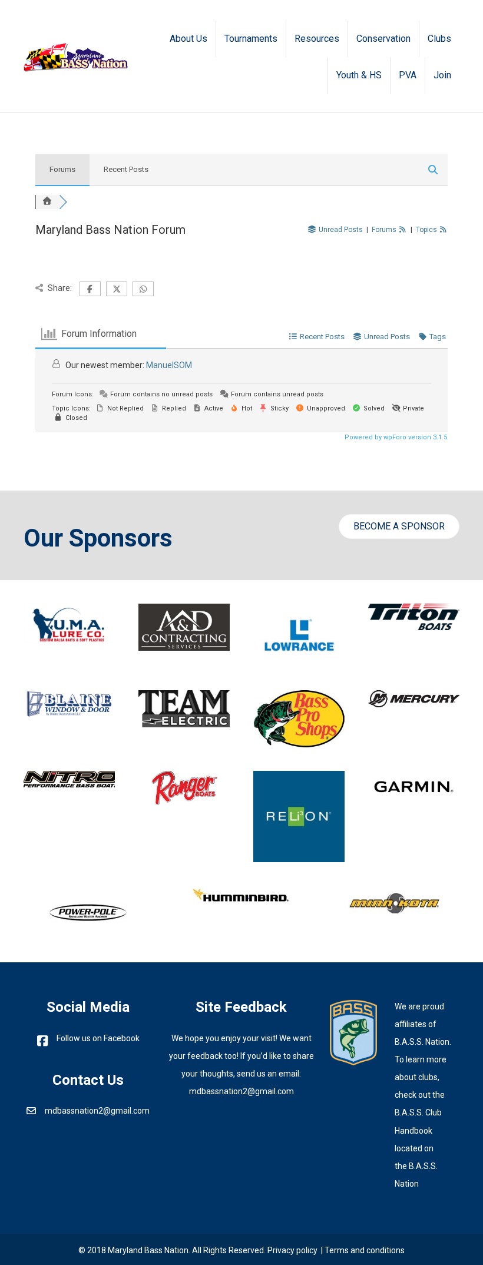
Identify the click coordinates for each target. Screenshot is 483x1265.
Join (442, 75)
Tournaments (250, 38)
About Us (188, 38)
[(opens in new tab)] (353, 1030)
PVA (407, 75)
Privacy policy (292, 1250)
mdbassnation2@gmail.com (97, 1110)
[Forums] (47, 202)
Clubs (439, 38)
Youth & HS (359, 75)
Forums (62, 169)
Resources (317, 38)
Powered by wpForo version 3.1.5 (395, 437)
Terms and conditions (365, 1250)
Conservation (383, 38)
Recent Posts (126, 169)
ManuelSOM (169, 365)
